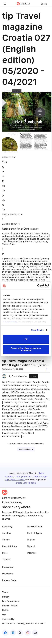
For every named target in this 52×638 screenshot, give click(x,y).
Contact (6, 559)
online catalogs (40, 476)
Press (5, 552)
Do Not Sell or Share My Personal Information (23, 623)
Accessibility (8, 619)
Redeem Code (9, 580)
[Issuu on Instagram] (28, 633)
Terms (5, 592)
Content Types (34, 533)
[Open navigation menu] (4, 3)
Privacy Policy (10, 322)
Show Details (37, 330)
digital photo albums (15, 479)
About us (6, 533)
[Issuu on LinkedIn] (13, 633)
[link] (44, 3)
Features (31, 539)
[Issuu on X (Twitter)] (20, 633)
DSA (4, 614)
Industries (32, 552)
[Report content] (47, 369)
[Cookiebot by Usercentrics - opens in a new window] (37, 286)
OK (26, 339)
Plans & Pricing (9, 546)
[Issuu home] (23, 3)
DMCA (5, 610)
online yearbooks (23, 476)
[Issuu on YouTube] (35, 633)
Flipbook (31, 546)
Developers (7, 573)
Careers (6, 539)
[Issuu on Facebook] (5, 633)
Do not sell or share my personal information (26, 349)
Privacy (5, 596)
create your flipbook (26, 482)
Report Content (10, 605)
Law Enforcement (11, 601)
